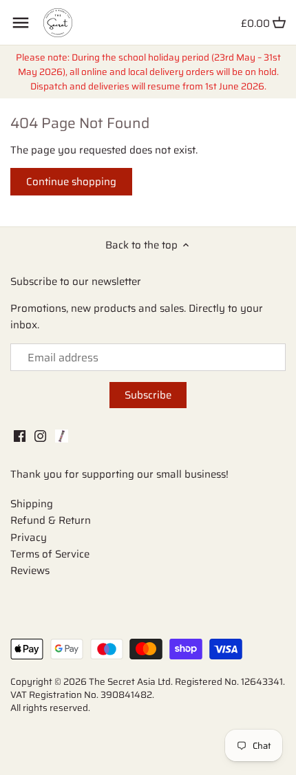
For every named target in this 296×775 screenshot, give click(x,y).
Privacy (28, 537)
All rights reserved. (50, 708)
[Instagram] (40, 435)
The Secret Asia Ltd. (132, 682)
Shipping (31, 504)
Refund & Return (50, 520)
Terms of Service (49, 554)
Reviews (30, 570)
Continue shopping (71, 181)
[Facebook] (19, 435)
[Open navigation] (20, 22)
